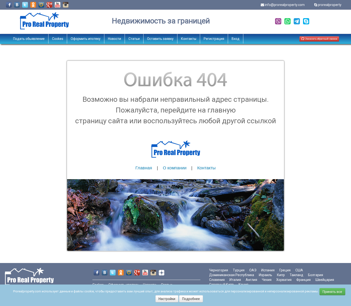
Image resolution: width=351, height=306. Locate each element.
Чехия (266, 280)
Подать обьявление (29, 39)
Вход (235, 39)
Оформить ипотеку (86, 39)
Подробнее (191, 299)
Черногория (218, 270)
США (299, 270)
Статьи (134, 39)
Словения (217, 280)
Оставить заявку (160, 39)
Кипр (281, 275)
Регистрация (214, 39)
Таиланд (296, 275)
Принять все (332, 292)
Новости (114, 39)
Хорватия (284, 280)
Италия (235, 280)
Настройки (167, 299)
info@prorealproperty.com (285, 5)
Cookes (57, 39)
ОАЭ (252, 270)
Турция (239, 270)
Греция (285, 270)
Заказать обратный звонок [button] (320, 38)
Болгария (315, 275)
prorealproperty (329, 5)
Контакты (188, 39)
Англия (251, 280)
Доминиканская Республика (231, 275)
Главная (143, 168)
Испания (268, 270)
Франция (303, 280)
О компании (174, 168)
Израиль (265, 275)
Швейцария (324, 280)
